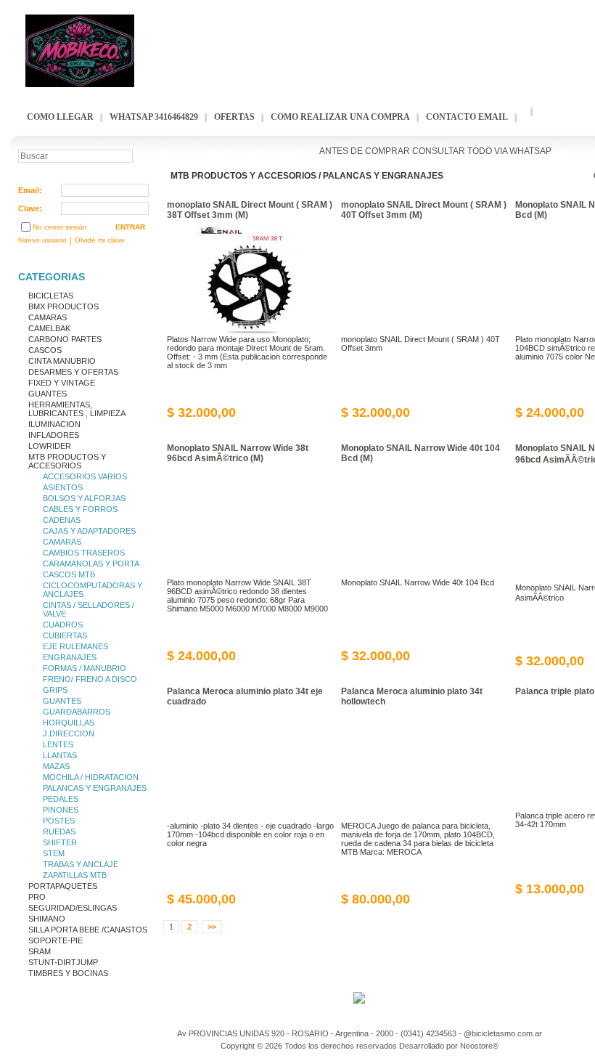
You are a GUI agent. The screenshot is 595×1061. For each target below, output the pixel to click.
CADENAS (62, 520)
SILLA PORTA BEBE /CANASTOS (87, 929)
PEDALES (60, 798)
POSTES (59, 820)
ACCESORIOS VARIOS (85, 476)
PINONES (60, 809)
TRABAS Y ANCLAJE (80, 864)
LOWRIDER (49, 446)
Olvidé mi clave (100, 240)
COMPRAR (311, 412)
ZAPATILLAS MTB (75, 875)
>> (212, 926)
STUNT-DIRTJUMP (63, 962)
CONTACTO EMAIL (467, 117)
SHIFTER (60, 842)
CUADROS (63, 624)
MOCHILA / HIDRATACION (91, 777)
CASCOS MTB (69, 574)
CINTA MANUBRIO (62, 361)
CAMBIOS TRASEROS (84, 552)
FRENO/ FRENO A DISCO (90, 679)
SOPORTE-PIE (55, 940)
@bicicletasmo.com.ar (503, 1033)
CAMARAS (47, 317)
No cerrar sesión (60, 227)
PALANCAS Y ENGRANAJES (95, 788)
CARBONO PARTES (65, 339)
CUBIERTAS (65, 635)
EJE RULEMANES (75, 646)
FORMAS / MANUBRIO (84, 668)
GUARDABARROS (76, 711)
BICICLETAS (50, 295)
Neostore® (479, 1045)
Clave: (30, 208)
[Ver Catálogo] (463, 178)
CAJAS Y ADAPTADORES (89, 531)
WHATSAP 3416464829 (154, 117)
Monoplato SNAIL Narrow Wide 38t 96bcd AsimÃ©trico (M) (237, 453)
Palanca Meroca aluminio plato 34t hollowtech (412, 696)
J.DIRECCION (68, 733)
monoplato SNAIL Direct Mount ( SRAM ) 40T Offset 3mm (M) (423, 210)
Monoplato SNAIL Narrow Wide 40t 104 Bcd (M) (420, 453)
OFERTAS (234, 117)
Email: (30, 190)
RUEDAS (59, 831)
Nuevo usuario (42, 240)
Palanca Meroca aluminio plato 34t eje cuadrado (245, 696)
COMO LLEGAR (60, 117)
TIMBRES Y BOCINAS (68, 973)
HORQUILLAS (68, 722)
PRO (37, 897)
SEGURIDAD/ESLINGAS (72, 907)
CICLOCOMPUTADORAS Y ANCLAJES (92, 589)
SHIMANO (46, 918)
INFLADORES (53, 435)
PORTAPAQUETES (62, 886)
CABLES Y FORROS (80, 509)
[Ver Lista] (477, 178)
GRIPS (55, 690)
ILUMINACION (54, 424)
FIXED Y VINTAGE (61, 382)
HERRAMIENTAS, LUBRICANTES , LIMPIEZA (77, 409)
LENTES (58, 744)
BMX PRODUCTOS (63, 306)
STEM (54, 853)
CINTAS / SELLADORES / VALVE (88, 609)
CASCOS (45, 350)
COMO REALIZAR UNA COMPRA (340, 117)
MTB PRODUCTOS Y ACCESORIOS (67, 461)
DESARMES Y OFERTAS (73, 371)
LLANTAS (60, 755)
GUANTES (47, 393)
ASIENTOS (63, 487)
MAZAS (56, 766)
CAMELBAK (49, 328)
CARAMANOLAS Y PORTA (91, 563)
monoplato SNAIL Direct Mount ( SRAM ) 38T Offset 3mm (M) (249, 210)
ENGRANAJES (70, 657)
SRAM (39, 951)
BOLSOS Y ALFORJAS (84, 498)
